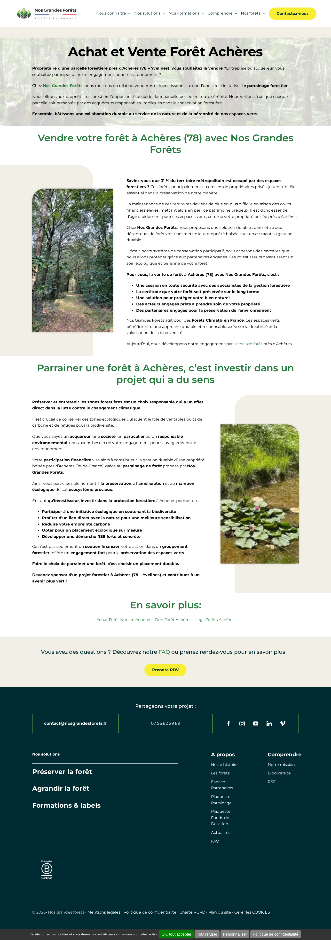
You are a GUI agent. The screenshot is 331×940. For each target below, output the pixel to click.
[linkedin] (269, 723)
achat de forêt (248, 344)
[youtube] (255, 723)
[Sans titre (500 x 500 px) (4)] (47, 858)
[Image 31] (106, 865)
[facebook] (228, 723)
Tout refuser (207, 934)
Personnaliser (235, 934)
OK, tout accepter (176, 934)
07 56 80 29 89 (165, 723)
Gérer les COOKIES (252, 912)
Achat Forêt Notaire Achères (123, 619)
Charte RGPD (192, 912)
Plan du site (219, 912)
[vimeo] (282, 723)
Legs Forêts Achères (215, 619)
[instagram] (242, 723)
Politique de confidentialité (150, 912)
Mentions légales (103, 912)
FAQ (164, 652)
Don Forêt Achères (173, 619)
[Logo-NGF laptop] (45, 8)
